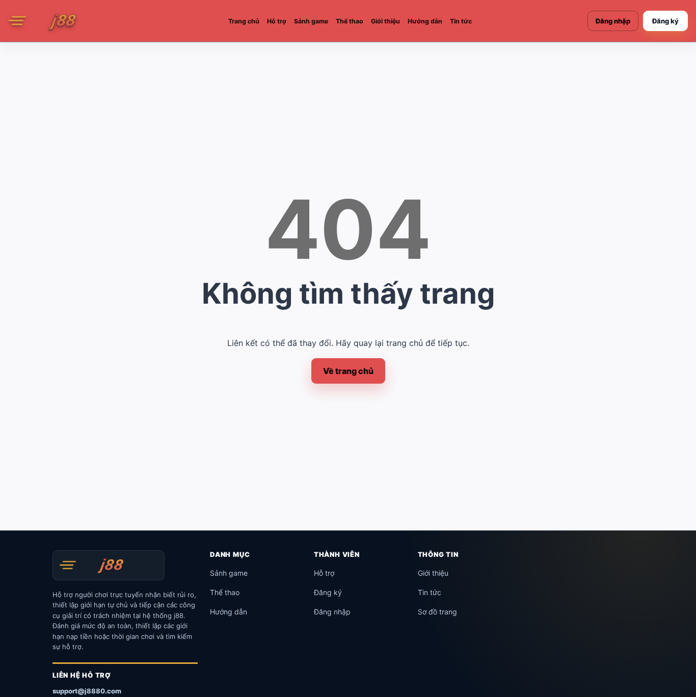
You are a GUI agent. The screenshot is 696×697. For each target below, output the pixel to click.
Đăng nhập (613, 21)
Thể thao (349, 21)
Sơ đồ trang (437, 611)
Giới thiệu (385, 21)
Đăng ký (665, 21)
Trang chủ (243, 21)
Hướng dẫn (425, 21)
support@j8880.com (86, 691)
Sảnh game (311, 21)
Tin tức (461, 21)
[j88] (60, 21)
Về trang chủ (348, 371)
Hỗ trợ (276, 21)
